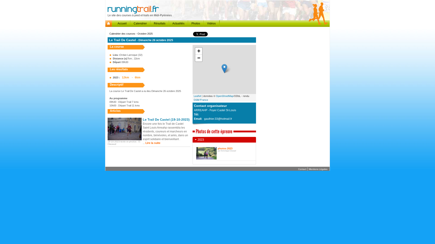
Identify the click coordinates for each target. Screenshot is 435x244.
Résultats (159, 23)
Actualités (178, 23)
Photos (195, 23)
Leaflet (197, 96)
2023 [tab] (201, 139)
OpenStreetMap (224, 96)
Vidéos (211, 23)
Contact (302, 169)
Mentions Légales (318, 169)
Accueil (122, 23)
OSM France (201, 99)
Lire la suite (152, 143)
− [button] (198, 58)
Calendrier (140, 23)
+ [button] (198, 51)
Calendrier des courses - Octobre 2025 (131, 33)
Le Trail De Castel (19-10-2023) (166, 119)
